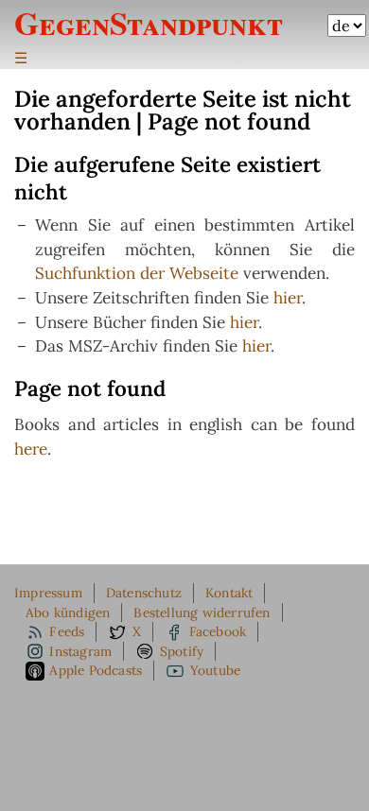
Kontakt (229, 592)
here (30, 449)
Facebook (218, 631)
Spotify (181, 651)
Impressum (48, 592)
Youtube (215, 670)
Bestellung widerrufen (201, 612)
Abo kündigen (68, 612)
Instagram (80, 651)
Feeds (66, 631)
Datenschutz (144, 592)
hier (287, 297)
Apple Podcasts (95, 670)
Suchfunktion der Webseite (136, 273)
